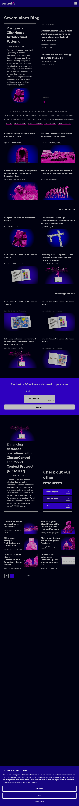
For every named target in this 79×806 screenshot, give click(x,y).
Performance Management (64, 119)
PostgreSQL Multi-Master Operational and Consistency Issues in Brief (13, 559)
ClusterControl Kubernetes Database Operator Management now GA (50, 559)
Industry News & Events (64, 116)
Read (68, 492)
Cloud (31, 112)
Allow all (39, 789)
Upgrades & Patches (64, 123)
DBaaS (22, 116)
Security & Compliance (35, 123)
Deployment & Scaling (33, 116)
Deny (39, 796)
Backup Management (20, 112)
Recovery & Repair (20, 123)
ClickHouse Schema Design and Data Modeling (56, 56)
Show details (39, 802)
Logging (6, 119)
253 (28, 575)
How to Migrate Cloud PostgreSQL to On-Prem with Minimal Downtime (50, 525)
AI (10, 112)
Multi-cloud (32, 119)
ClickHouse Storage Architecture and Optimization (12, 542)
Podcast (9, 123)
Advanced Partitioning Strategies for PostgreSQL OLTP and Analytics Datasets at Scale (20, 173)
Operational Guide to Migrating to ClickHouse (13, 524)
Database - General (47, 65)
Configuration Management (57, 112)
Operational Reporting (46, 119)
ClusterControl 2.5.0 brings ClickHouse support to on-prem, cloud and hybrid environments (56, 35)
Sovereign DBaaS (50, 123)
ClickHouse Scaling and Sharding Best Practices (50, 540)
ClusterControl (46, 48)
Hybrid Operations (48, 116)
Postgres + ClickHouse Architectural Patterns (17, 35)
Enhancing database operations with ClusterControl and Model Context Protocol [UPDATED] (57, 258)
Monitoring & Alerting (18, 119)
